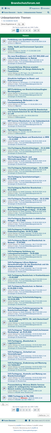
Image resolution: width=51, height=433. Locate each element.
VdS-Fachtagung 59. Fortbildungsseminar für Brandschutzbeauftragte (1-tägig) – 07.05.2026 (27, 209)
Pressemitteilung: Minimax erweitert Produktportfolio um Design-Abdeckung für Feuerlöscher (26, 69)
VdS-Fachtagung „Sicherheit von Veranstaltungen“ (21, 353)
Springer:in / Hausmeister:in (20, 130)
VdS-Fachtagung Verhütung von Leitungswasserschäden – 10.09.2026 (23, 252)
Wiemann (24, 398)
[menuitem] (7, 8)
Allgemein (18, 43)
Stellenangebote (20, 52)
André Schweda (26, 141)
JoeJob (23, 51)
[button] (14, 30)
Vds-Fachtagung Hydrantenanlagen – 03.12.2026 (28, 168)
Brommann (24, 60)
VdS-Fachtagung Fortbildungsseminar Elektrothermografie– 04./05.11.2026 (24, 230)
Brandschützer (25, 41)
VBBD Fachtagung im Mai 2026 (21, 396)
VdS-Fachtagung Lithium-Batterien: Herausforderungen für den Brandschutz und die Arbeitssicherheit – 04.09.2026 (28, 264)
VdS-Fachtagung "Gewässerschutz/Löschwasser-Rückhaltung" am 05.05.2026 (28, 331)
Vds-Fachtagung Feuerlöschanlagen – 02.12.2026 (28, 199)
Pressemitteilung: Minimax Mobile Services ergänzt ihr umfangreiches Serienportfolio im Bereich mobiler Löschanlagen (27, 387)
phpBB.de (35, 428)
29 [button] (35, 30)
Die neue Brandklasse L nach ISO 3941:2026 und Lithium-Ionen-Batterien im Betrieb (28, 57)
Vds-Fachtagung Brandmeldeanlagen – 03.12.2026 (29, 148)
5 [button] (29, 30)
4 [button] (26, 30)
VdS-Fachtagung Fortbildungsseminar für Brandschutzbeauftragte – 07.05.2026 (25, 309)
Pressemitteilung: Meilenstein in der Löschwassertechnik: (23, 101)
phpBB (18, 425)
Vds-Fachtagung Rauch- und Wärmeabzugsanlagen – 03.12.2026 (22, 158)
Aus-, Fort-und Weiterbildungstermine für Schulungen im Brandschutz (25, 62)
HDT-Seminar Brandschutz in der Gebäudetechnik (29, 121)
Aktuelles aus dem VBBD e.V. (24, 399)
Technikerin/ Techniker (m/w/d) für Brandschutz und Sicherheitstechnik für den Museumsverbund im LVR (28, 112)
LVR (22, 115)
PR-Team (24, 73)
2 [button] (20, 30)
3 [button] (23, 30)
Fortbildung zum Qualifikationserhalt (23, 40)
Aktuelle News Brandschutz (24, 75)
